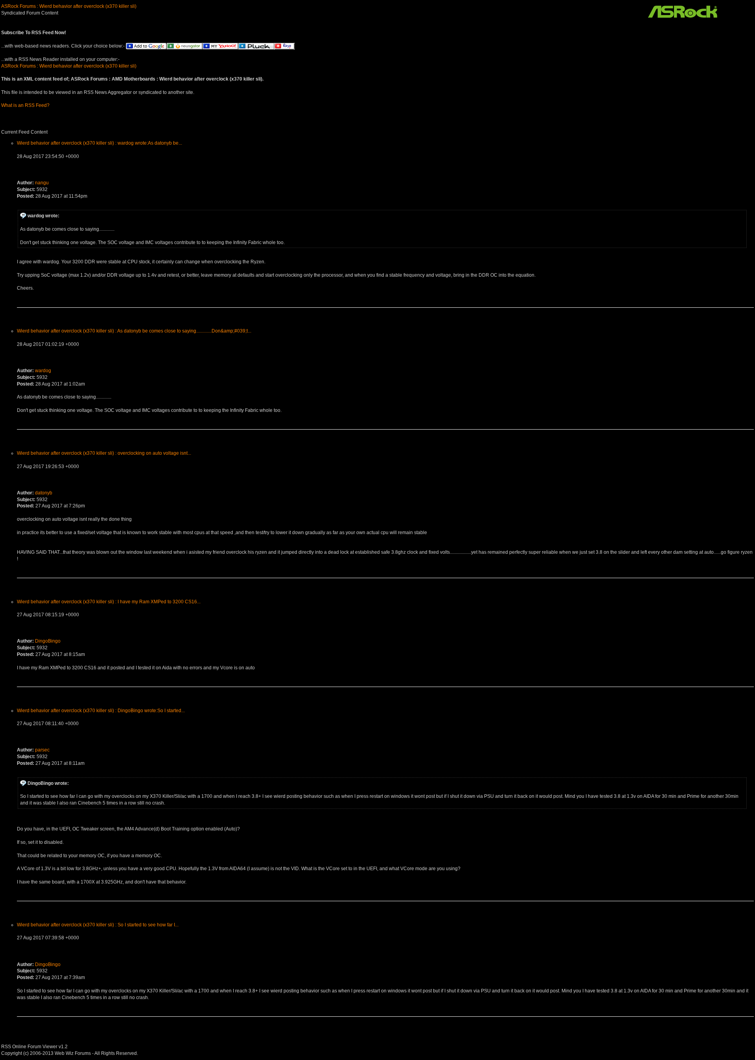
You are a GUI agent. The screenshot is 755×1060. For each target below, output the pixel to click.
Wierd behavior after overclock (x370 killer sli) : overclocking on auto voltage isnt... (104, 453)
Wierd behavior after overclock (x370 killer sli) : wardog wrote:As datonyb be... (99, 143)
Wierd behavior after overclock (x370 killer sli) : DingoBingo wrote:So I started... (101, 710)
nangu (42, 183)
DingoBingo (48, 641)
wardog (43, 370)
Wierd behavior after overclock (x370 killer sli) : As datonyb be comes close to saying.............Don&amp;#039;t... (134, 331)
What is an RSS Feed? (25, 105)
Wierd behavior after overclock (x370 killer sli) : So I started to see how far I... (98, 925)
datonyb (43, 493)
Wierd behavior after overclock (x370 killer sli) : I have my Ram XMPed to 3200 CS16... (109, 601)
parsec (42, 750)
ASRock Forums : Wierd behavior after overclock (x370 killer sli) (68, 6)
